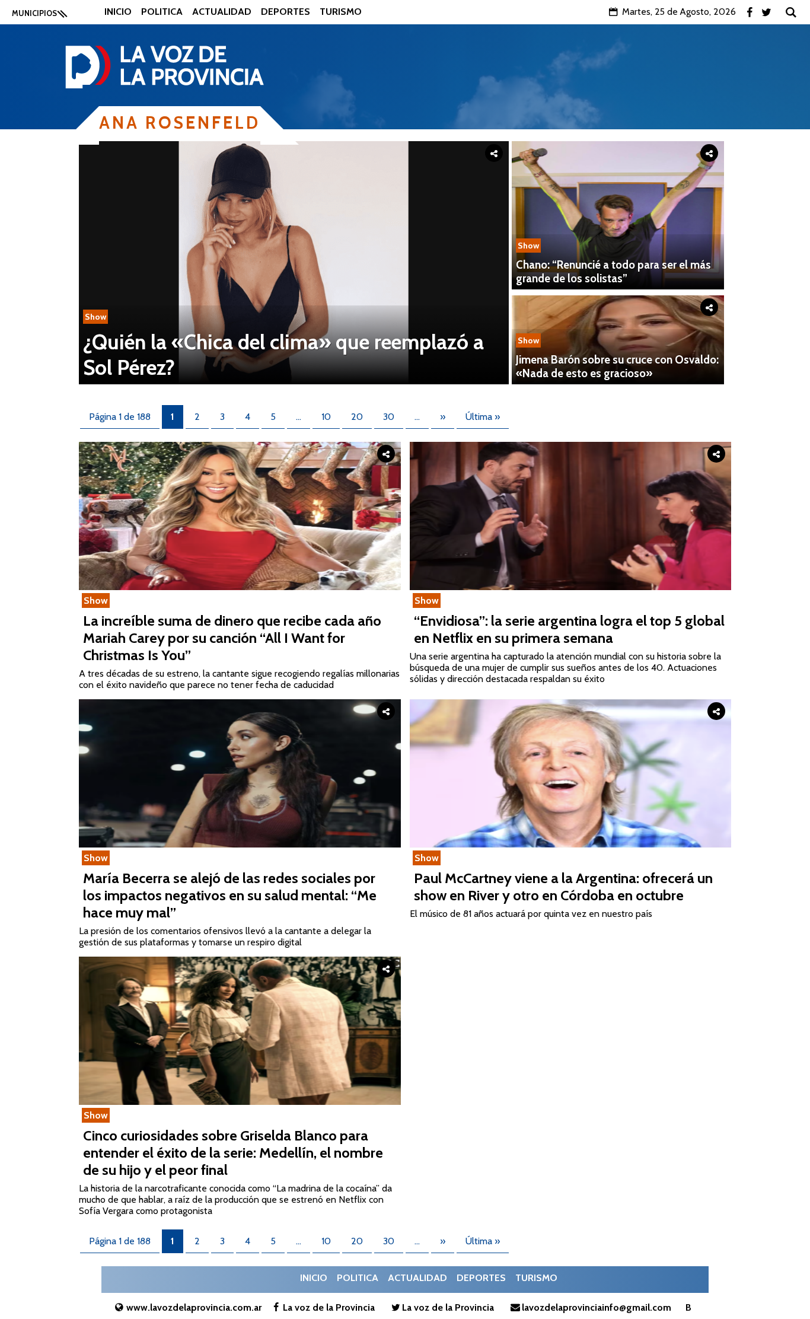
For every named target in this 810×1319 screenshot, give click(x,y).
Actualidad (221, 11)
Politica (162, 11)
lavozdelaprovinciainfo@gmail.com (596, 1307)
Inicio (118, 11)
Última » (482, 416)
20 (357, 416)
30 (388, 416)
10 (326, 416)
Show (95, 316)
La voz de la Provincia (329, 1307)
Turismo (341, 11)
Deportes (285, 11)
